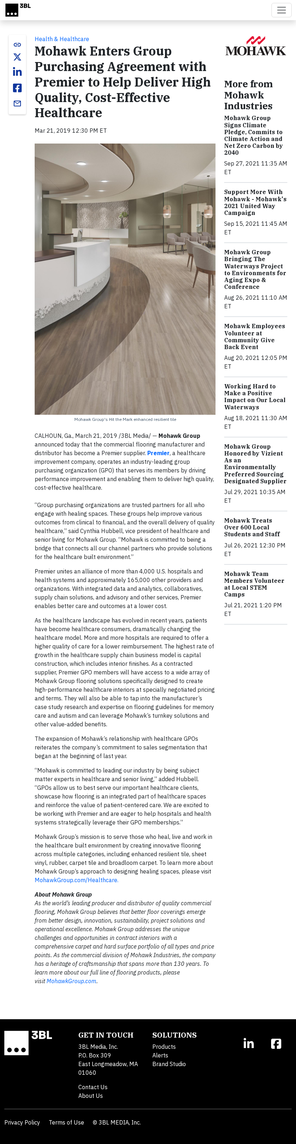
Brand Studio (169, 1064)
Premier (158, 453)
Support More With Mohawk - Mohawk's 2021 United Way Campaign (255, 202)
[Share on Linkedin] (17, 72)
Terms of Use (66, 1122)
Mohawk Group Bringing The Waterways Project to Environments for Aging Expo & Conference (255, 269)
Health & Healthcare (62, 39)
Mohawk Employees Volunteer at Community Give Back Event (254, 336)
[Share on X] (17, 57)
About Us (90, 1095)
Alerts (160, 1055)
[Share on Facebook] (17, 88)
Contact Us (93, 1087)
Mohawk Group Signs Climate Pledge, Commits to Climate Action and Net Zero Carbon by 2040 (253, 135)
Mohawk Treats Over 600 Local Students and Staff (252, 527)
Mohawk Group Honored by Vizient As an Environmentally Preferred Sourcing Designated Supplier (255, 464)
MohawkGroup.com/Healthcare (76, 880)
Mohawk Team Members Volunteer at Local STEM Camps (254, 584)
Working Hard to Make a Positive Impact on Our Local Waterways (255, 397)
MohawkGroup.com (71, 981)
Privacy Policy (22, 1122)
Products (164, 1046)
